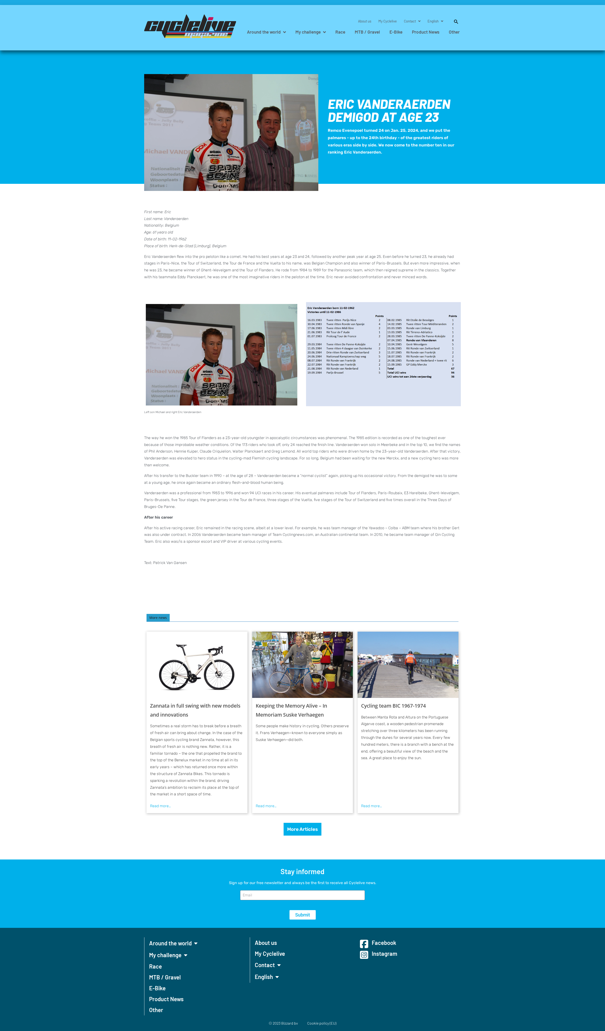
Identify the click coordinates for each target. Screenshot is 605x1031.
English (433, 21)
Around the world (264, 32)
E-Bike (395, 32)
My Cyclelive (387, 21)
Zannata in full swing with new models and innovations (195, 710)
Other (454, 32)
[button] (454, 21)
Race (340, 32)
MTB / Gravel (367, 32)
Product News (425, 32)
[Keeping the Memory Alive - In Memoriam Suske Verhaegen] (302, 665)
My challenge (308, 32)
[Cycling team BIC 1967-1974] (408, 665)
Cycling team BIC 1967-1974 (393, 705)
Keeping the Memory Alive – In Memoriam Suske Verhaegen (291, 710)
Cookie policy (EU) (321, 1023)
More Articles (302, 829)
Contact (410, 21)
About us (364, 21)
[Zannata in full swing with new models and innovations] (197, 665)
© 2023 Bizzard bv (283, 1023)
